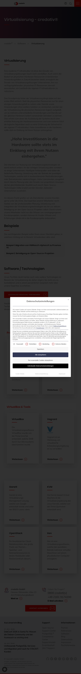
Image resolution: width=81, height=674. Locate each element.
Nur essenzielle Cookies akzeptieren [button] (40, 360)
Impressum (62, 374)
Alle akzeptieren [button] (40, 355)
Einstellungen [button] (40, 328)
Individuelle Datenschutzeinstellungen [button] (41, 366)
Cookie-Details (20, 374)
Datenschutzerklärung (59, 326)
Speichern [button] (40, 349)
